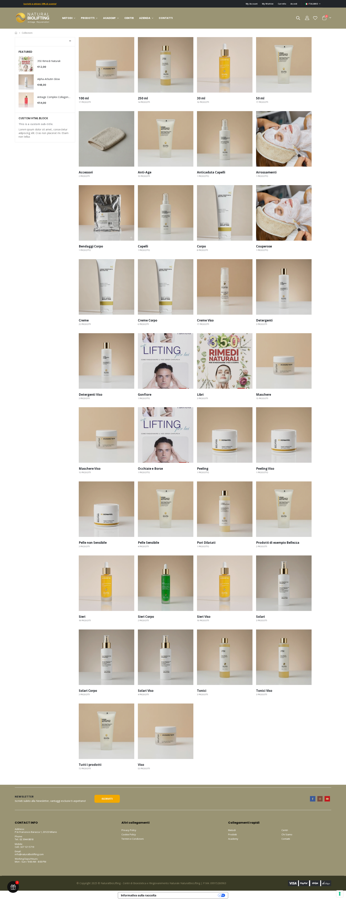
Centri (284, 830)
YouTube (327, 798)
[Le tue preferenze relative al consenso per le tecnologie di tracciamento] (339, 893)
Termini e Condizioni (132, 838)
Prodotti (232, 834)
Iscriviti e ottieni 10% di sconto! (39, 3)
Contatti (285, 838)
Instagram (320, 798)
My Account (252, 3)
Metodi (232, 830)
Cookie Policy (128, 834)
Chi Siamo (286, 834)
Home (16, 33)
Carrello (282, 3)
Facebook (312, 798)
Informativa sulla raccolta (138, 895)
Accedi (293, 3)
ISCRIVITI (107, 798)
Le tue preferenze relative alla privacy (189, 895)
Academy (233, 838)
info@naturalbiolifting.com (29, 854)
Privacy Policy (128, 830)
